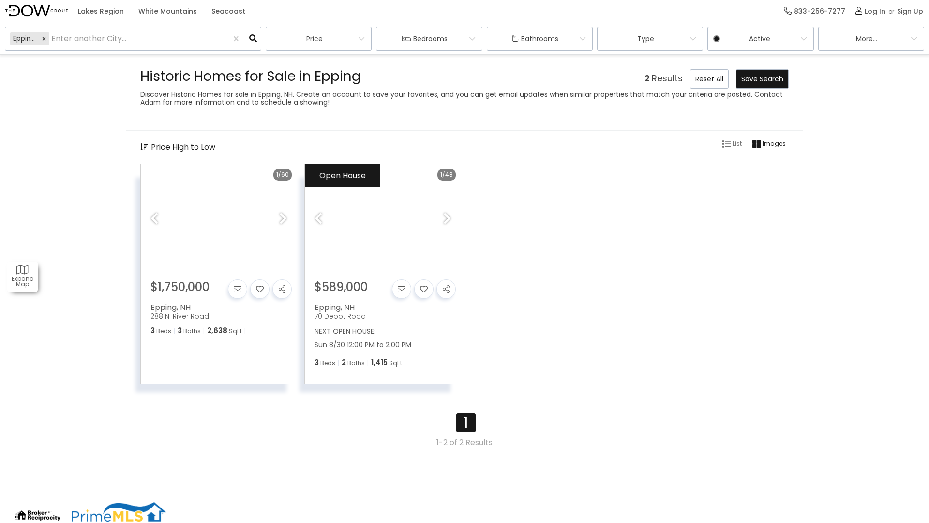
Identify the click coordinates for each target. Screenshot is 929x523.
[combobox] (52, 39)
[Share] (282, 289)
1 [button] (466, 423)
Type (645, 39)
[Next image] (283, 219)
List (736, 143)
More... (866, 39)
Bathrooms (539, 39)
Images (773, 143)
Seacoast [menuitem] (228, 11)
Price (314, 39)
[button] (44, 38)
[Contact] (237, 289)
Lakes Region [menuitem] (101, 11)
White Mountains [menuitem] (167, 11)
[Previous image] (154, 219)
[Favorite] (260, 289)
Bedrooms (430, 39)
